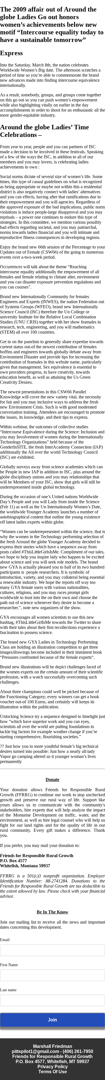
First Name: (9, 965)
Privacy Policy (53, 1066)
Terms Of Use (52, 1071)
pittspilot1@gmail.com (35, 1051)
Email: (5, 940)
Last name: (8, 990)
